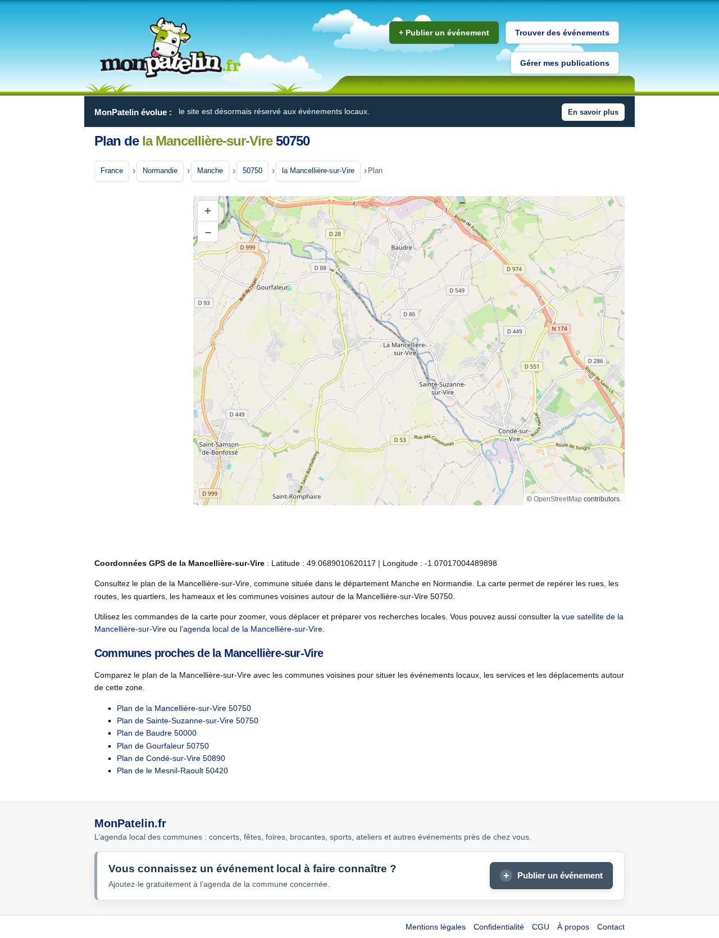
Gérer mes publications (564, 62)
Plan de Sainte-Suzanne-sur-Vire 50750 (187, 720)
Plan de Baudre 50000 (157, 732)
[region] (409, 350)
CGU (540, 926)
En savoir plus (593, 112)
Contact (611, 926)
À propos (573, 926)
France (112, 170)
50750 (252, 170)
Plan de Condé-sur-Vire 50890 (171, 758)
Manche (210, 170)
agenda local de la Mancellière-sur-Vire (252, 628)
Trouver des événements (562, 32)
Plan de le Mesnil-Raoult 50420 (172, 770)
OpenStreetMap (558, 499)
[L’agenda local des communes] (170, 48)
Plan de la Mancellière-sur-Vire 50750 (184, 708)
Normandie (160, 170)
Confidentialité (499, 926)
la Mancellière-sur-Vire (318, 170)
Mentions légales (436, 926)
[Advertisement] (139, 370)
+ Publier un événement (444, 32)
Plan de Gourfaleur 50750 (163, 745)
